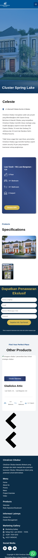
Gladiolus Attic (13, 385)
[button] (19, 421)
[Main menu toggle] (36, 4)
